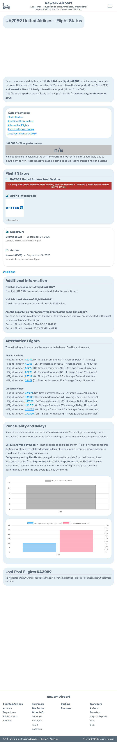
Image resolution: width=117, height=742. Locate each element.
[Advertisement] (58, 52)
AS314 (28, 376)
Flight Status (15, 117)
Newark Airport (58, 3)
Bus (92, 724)
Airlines (7, 720)
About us (54, 739)
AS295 (28, 372)
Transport (96, 703)
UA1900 (29, 401)
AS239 (28, 359)
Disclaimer (34, 739)
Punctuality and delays (21, 129)
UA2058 (29, 409)
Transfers (95, 712)
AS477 (28, 380)
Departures (9, 712)
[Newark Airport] (6, 6)
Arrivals (7, 708)
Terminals (38, 703)
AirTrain (94, 708)
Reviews (66, 708)
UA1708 (29, 397)
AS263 (28, 363)
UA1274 (29, 392)
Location (37, 729)
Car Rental (38, 708)
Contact (44, 739)
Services (37, 720)
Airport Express (99, 716)
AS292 (28, 368)
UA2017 (29, 405)
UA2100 (29, 413)
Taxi (92, 720)
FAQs (35, 724)
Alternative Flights (18, 125)
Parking (65, 703)
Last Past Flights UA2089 (22, 133)
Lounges (37, 716)
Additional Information (21, 121)
